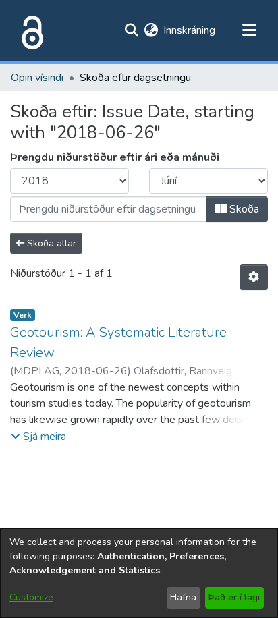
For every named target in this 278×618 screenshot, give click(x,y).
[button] (38, 436)
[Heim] (29, 30)
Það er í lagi (234, 597)
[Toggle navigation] (249, 30)
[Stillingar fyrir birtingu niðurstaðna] (254, 277)
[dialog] (139, 573)
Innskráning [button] (190, 30)
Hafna (183, 597)
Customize (31, 597)
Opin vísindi (37, 77)
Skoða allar (50, 243)
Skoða (243, 209)
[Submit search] (131, 30)
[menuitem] (150, 30)
